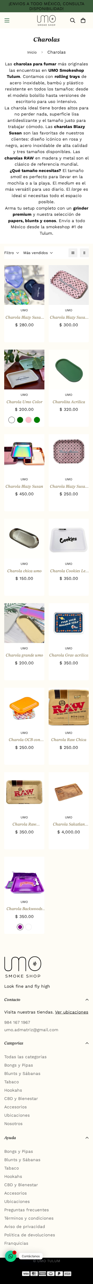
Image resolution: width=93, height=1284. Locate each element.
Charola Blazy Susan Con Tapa (24, 318)
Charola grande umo (24, 655)
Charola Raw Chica (68, 740)
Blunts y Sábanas (22, 1073)
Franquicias (16, 1243)
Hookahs (13, 1090)
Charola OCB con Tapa (24, 740)
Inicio (32, 52)
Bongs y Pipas (18, 1065)
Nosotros (13, 1123)
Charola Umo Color (24, 402)
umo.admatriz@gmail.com (31, 1029)
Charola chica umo (24, 571)
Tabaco (11, 1081)
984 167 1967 (17, 1022)
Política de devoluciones (29, 1234)
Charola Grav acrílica (68, 655)
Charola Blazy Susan (24, 487)
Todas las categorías (25, 1056)
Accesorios (15, 1106)
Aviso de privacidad (24, 1226)
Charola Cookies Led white (69, 571)
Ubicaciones (17, 1115)
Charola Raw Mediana (24, 825)
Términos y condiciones (29, 1218)
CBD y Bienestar (21, 1098)
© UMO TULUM (46, 1261)
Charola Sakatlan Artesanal (69, 825)
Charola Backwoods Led (24, 909)
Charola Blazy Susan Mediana (69, 318)
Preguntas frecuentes (26, 1209)
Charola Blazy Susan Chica (69, 487)
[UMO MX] (46, 20)
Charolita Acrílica (69, 402)
